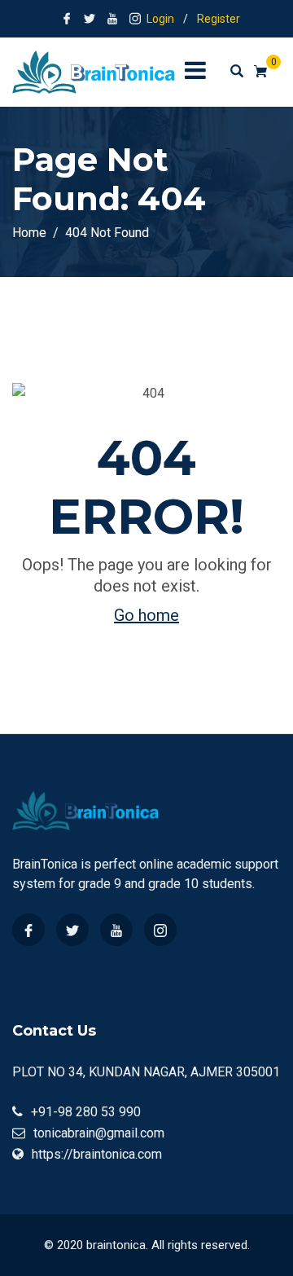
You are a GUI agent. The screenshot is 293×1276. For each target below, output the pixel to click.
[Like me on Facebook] (66, 18)
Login (160, 18)
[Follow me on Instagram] (135, 18)
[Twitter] (72, 929)
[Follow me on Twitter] (89, 18)
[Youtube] (116, 929)
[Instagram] (160, 929)
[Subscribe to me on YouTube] (112, 18)
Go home (146, 615)
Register (218, 18)
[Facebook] (28, 929)
